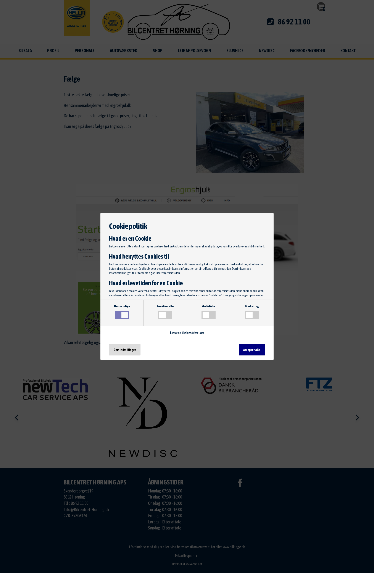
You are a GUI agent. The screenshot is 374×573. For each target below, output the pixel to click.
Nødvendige (122, 306)
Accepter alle (251, 350)
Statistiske (209, 306)
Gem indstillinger (125, 350)
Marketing (252, 306)
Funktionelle (165, 306)
